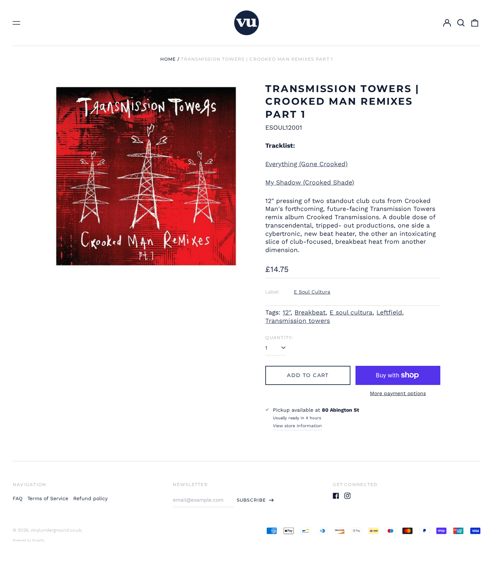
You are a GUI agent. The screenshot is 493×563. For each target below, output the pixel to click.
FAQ (17, 498)
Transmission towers (297, 320)
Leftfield (389, 312)
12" (287, 312)
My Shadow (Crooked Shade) (309, 182)
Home (168, 59)
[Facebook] (336, 496)
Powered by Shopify (28, 540)
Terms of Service (47, 498)
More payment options (398, 393)
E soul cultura (351, 312)
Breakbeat (310, 312)
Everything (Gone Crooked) (306, 164)
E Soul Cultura (312, 292)
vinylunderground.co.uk (56, 530)
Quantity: (279, 337)
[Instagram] (347, 496)
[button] (461, 23)
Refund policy (90, 498)
